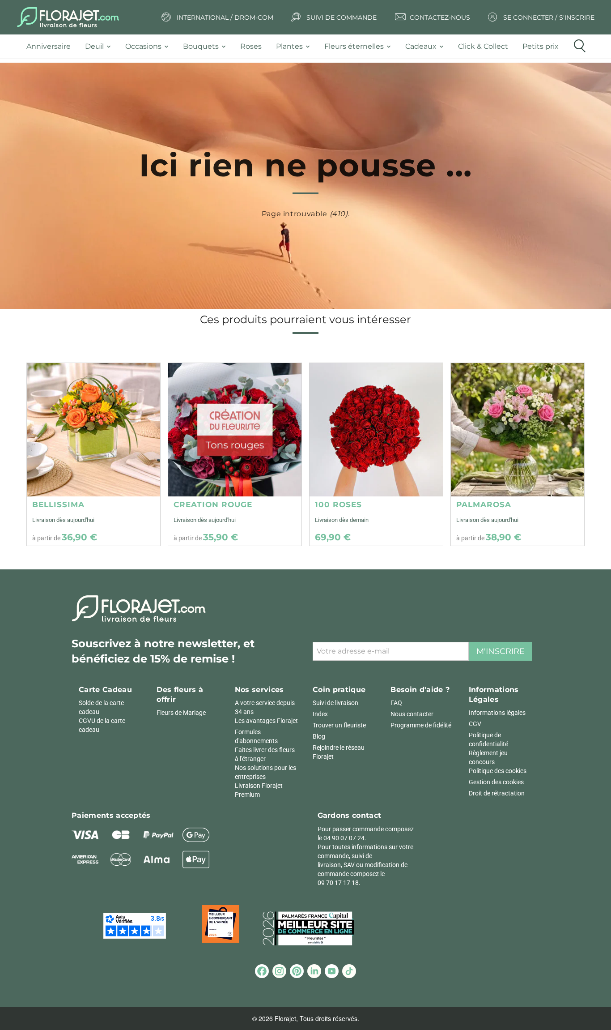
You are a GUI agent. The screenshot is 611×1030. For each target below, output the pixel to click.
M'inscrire (500, 651)
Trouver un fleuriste (339, 725)
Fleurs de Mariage (181, 712)
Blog (319, 736)
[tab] (52, 47)
